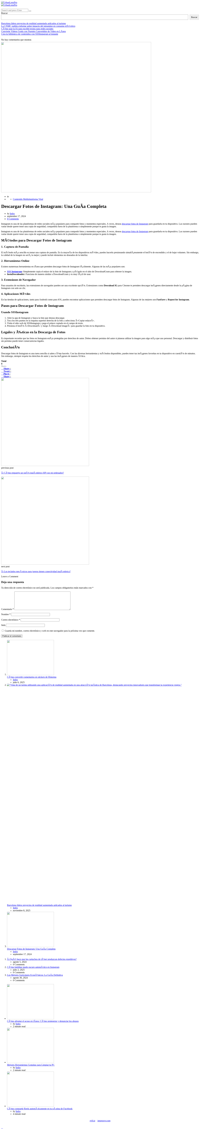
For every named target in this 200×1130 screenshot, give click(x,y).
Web (3, 625)
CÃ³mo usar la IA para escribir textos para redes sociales (27, 28)
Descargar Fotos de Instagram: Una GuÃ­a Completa (31, 949)
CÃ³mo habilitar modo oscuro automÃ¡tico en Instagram (33, 967)
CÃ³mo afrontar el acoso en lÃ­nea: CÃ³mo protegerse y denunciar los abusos (43, 1021)
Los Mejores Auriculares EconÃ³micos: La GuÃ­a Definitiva (35, 975)
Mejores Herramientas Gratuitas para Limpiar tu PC (31, 1065)
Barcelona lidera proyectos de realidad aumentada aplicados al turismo (33, 23)
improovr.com (104, 1120)
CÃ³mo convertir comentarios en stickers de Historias (31, 677)
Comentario (7, 609)
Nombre (6, 614)
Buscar (4, 13)
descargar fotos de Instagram (135, 224)
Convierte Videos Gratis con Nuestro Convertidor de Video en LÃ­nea (33, 31)
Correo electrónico (10, 620)
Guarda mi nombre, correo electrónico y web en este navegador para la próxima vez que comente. (50, 631)
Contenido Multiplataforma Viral (28, 199)
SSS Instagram (14, 271)
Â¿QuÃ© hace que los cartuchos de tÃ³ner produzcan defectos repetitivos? (42, 959)
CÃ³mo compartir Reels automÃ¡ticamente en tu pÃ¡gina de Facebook (39, 1108)
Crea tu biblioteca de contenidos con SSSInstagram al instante (29, 34)
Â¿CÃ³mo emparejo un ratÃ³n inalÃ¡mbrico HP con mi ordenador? (32, 473)
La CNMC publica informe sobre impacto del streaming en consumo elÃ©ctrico (38, 26)
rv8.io (92, 1120)
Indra (12, 213)
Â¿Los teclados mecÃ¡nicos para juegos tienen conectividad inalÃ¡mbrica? (36, 571)
